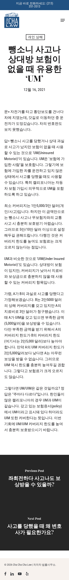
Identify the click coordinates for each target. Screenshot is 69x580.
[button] (63, 20)
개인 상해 (35, 37)
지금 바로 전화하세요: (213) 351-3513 (34, 5)
